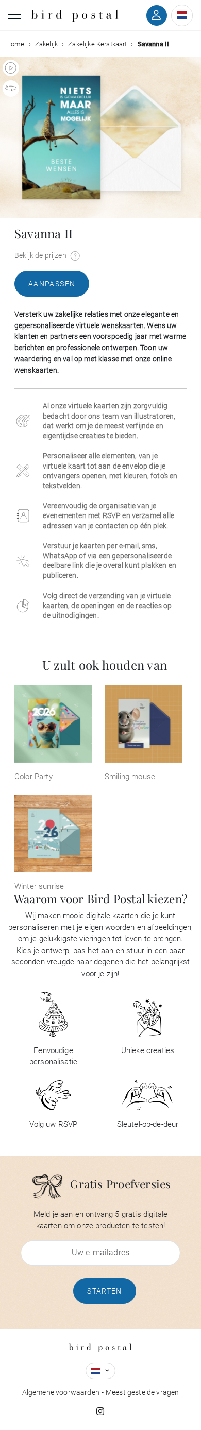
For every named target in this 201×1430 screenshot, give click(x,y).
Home (15, 44)
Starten (104, 1291)
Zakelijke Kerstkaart (97, 44)
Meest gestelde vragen (142, 1392)
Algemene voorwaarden (60, 1392)
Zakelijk (46, 44)
